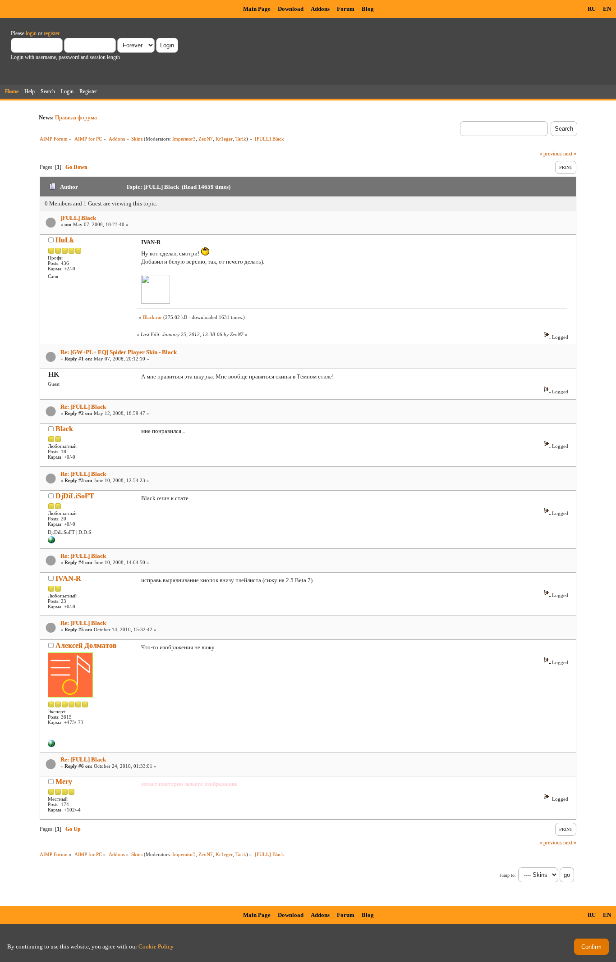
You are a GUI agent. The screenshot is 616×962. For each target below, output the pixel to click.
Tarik (240, 138)
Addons (320, 8)
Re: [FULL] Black (83, 406)
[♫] (51, 745)
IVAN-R (68, 578)
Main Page (257, 8)
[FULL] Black (78, 217)
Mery (63, 781)
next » (569, 153)
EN (607, 8)
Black (64, 429)
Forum (345, 8)
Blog (368, 8)
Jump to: (508, 875)
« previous (550, 153)
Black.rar (152, 317)
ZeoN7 (205, 138)
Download (290, 8)
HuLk (64, 240)
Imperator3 (184, 138)
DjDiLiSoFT (74, 496)
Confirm (591, 947)
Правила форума (76, 117)
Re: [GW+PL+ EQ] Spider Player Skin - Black (118, 352)
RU (592, 8)
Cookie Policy (156, 946)
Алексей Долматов (86, 645)
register (51, 33)
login (31, 33)
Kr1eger (224, 138)
